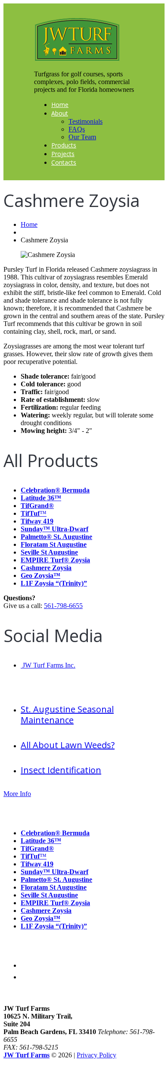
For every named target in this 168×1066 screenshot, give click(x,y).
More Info (17, 793)
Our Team (82, 137)
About (59, 113)
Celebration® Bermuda (55, 490)
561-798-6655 (63, 605)
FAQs (76, 129)
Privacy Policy (96, 1055)
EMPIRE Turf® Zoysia (55, 560)
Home (59, 104)
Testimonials (85, 121)
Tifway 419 (37, 521)
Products (63, 145)
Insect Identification (61, 770)
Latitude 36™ (41, 498)
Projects (63, 154)
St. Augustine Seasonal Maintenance (67, 714)
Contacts (63, 162)
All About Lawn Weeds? (68, 745)
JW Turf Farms (26, 1055)
